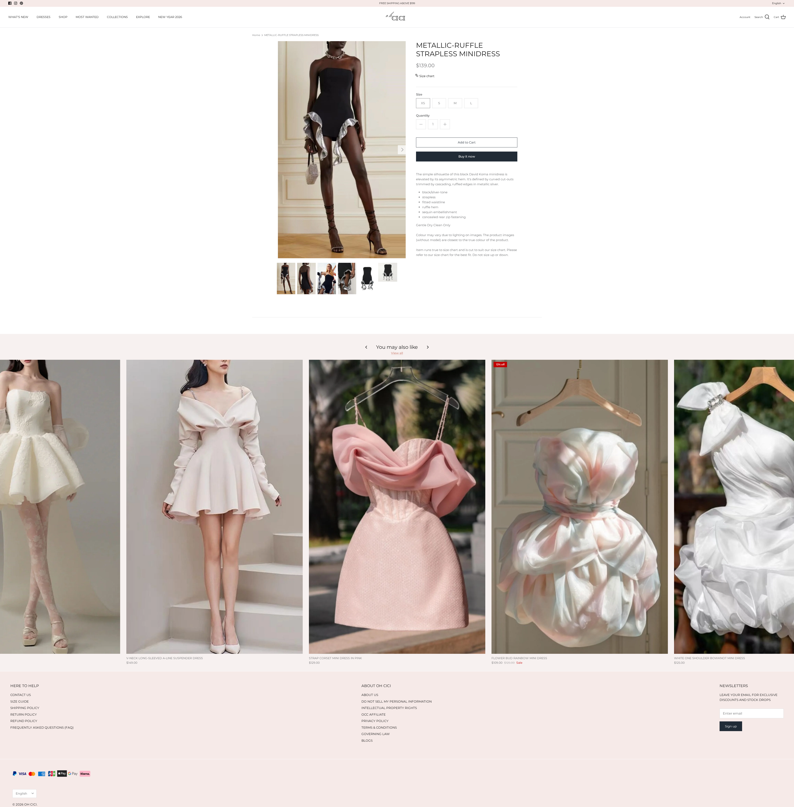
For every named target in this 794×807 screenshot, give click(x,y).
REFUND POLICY (23, 721)
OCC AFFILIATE (373, 714)
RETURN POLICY (23, 714)
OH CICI (30, 804)
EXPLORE (143, 17)
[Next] (402, 149)
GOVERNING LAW (375, 734)
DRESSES (43, 17)
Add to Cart (467, 142)
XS (423, 103)
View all (397, 353)
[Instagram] (15, 3)
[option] (342, 149)
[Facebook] (9, 3)
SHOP (63, 17)
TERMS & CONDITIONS (379, 727)
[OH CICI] (397, 17)
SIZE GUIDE (19, 701)
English (776, 3)
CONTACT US (20, 695)
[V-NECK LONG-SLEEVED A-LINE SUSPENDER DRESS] (214, 507)
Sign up (731, 726)
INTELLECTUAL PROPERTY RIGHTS (389, 708)
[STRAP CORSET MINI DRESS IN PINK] (397, 507)
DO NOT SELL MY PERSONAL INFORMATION (396, 701)
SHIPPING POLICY (24, 708)
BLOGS (367, 740)
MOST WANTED (87, 17)
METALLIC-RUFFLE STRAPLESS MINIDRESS (291, 35)
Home (256, 35)
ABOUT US (369, 695)
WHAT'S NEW (18, 17)
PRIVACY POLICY (375, 721)
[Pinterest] (21, 3)
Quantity (423, 115)
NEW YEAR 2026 (170, 17)
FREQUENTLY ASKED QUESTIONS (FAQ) (42, 727)
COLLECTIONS (117, 17)
